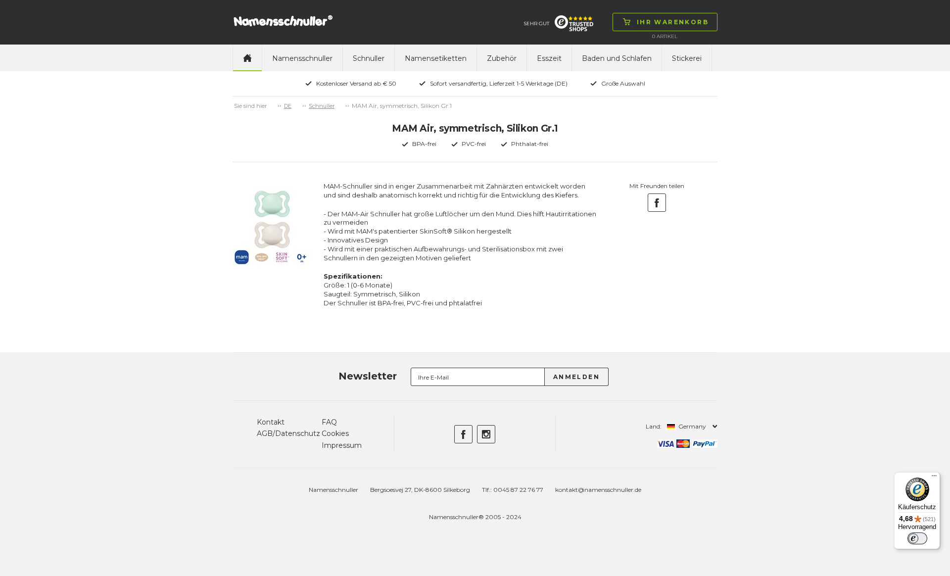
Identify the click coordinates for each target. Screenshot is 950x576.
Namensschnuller (302, 58)
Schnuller (368, 58)
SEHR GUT (536, 23)
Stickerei (687, 58)
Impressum (342, 445)
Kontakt (271, 422)
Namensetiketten (436, 58)
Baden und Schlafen (617, 58)
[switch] (917, 538)
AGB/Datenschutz (288, 433)
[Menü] (934, 478)
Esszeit (549, 58)
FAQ (329, 422)
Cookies (335, 433)
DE (287, 105)
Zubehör (502, 58)
